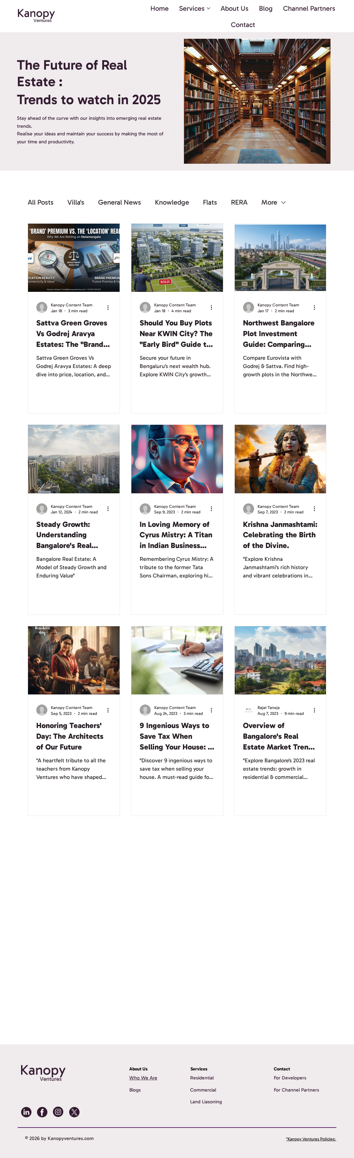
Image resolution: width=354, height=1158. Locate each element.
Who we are (143, 1078)
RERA (239, 202)
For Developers (290, 1078)
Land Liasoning (206, 1102)
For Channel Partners (296, 1090)
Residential (202, 1078)
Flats (210, 202)
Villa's (75, 202)
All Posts (41, 202)
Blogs (135, 1090)
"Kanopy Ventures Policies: (311, 1139)
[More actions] (110, 307)
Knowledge (172, 202)
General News (119, 202)
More (269, 202)
